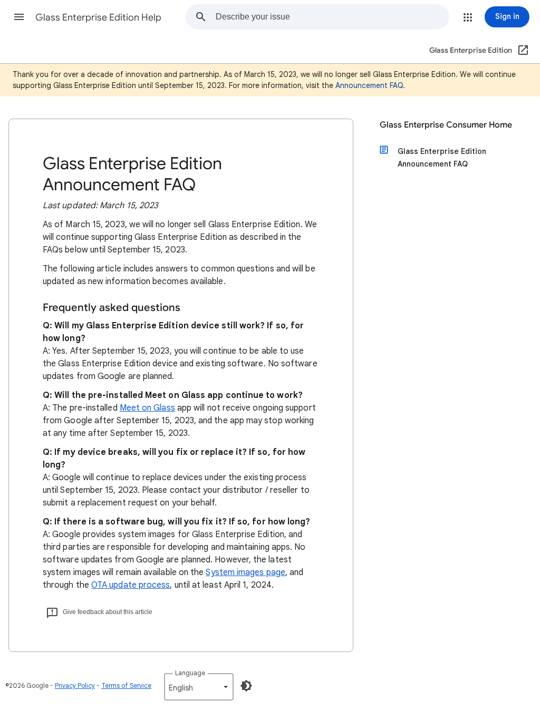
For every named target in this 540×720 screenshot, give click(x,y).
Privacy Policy (75, 685)
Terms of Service (126, 685)
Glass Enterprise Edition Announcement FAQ (442, 158)
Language (190, 673)
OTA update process (130, 585)
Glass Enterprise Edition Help (98, 17)
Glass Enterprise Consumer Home (446, 125)
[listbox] (199, 686)
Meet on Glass (147, 408)
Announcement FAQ (369, 85)
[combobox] (332, 17)
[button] (19, 17)
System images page (245, 572)
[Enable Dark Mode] (246, 685)
